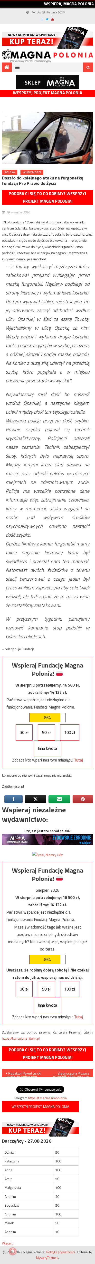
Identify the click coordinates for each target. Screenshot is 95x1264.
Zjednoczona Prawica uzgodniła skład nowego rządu (71, 1074)
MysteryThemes (47, 1257)
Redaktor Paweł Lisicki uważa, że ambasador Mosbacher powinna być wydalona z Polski (24, 1074)
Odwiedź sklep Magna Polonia (47, 82)
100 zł (69, 732)
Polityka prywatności (60, 1252)
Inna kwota (47, 748)
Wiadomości (32, 172)
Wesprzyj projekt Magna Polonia (47, 93)
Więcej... (8, 1243)
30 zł (24, 732)
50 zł (46, 732)
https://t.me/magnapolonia (47, 1097)
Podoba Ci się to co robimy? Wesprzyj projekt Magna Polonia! (47, 197)
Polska (9, 172)
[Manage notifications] (13, 1251)
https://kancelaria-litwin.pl (21, 1038)
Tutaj (78, 760)
